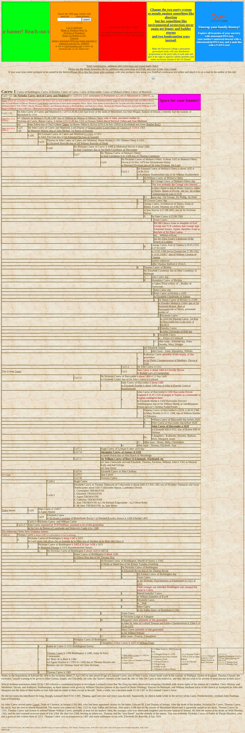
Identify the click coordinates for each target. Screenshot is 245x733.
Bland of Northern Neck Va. (74, 30)
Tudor (4, 100)
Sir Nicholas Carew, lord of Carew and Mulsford (41, 95)
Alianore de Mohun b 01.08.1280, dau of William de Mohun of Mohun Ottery (62, 118)
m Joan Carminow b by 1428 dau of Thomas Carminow (130, 156)
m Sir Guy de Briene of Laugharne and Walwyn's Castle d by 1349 (63, 528)
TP (10, 98)
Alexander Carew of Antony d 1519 (121, 452)
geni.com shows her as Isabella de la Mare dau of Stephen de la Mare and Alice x (80, 541)
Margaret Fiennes (50, 547)
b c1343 (88, 134)
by (78, 23)
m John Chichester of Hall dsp (176, 331)
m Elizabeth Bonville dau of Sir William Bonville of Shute (77, 143)
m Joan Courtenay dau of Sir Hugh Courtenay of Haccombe (105, 149)
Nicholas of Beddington (93, 108)
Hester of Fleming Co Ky (74, 35)
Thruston (74, 38)
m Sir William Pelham (132, 632)
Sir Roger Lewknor (60, 518)
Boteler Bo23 (153, 124)
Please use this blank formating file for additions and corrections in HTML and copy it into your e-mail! (122, 69)
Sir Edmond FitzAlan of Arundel (81, 137)
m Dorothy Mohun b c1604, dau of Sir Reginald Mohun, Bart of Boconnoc (178, 306)
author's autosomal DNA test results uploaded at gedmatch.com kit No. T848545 (74, 42)
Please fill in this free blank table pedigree (92, 72)
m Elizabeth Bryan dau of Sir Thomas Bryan (144, 570)
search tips (65, 16)
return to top (5, 729)
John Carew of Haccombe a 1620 (170, 426)
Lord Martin (43, 103)
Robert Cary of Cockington (154, 373)
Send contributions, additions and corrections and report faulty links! (122, 66)
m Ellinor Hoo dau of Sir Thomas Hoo (94, 557)
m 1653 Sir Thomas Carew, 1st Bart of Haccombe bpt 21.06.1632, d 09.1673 (179, 321)
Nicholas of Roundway (74, 33)
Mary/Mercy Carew (131, 655)
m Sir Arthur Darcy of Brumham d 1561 (158, 610)
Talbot (65, 124)
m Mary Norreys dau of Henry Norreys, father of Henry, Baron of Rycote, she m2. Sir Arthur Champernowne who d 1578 (176, 190)
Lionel (35, 704)
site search (70, 23)
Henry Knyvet (230, 658)
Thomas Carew (55, 653)
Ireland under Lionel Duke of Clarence (109, 127)
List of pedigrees (74, 27)
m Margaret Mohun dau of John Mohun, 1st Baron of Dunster (60, 130)
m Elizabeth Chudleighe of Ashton (172, 296)
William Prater (146, 642)
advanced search (82, 16)
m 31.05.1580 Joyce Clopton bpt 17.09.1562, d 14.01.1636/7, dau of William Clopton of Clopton (175, 254)
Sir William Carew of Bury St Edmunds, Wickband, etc (132, 458)
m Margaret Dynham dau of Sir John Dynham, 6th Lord (150, 165)
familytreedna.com (73, 46)
